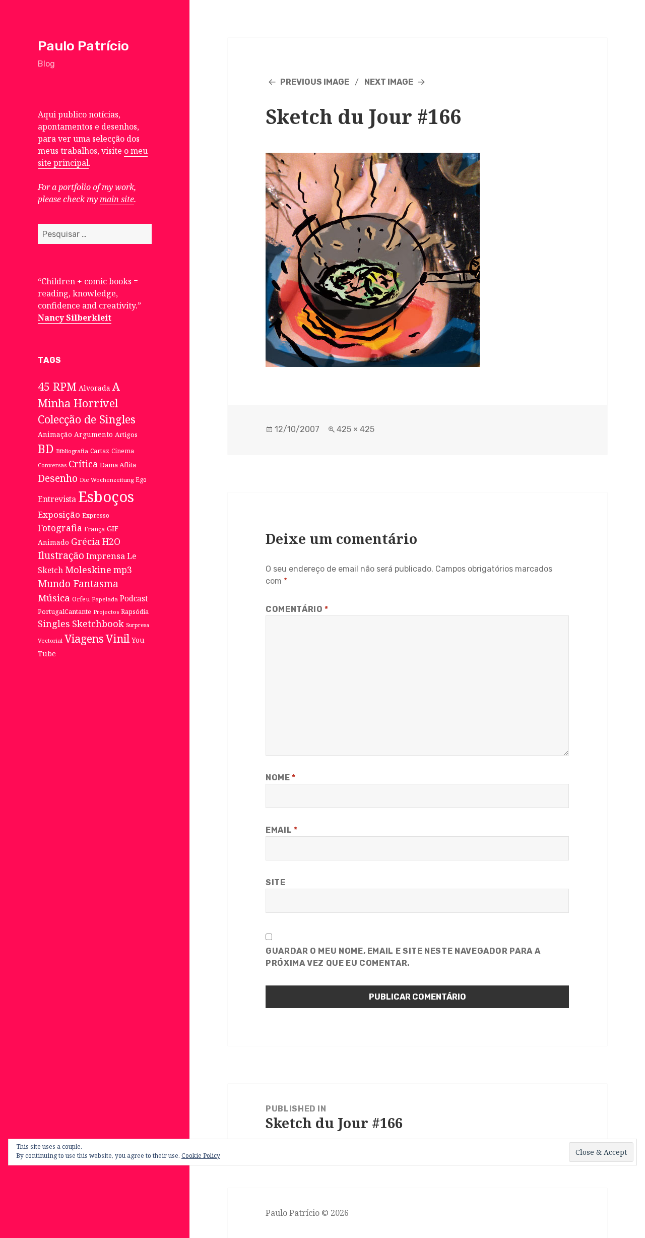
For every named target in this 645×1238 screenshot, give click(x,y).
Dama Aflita (118, 464)
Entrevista (57, 499)
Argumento (93, 434)
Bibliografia (72, 451)
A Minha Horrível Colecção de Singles (87, 402)
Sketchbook (98, 623)
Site (276, 882)
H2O (111, 541)
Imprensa (105, 556)
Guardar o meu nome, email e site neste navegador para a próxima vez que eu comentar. (403, 957)
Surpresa (137, 625)
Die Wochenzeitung (107, 479)
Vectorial (50, 640)
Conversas (52, 465)
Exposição (59, 514)
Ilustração (61, 555)
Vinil (118, 638)
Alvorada (94, 388)
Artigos (126, 434)
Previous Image (314, 82)
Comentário (297, 609)
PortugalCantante (64, 611)
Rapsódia (135, 611)
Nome (281, 777)
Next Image (388, 82)
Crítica (83, 464)
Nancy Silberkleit (74, 317)
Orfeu (81, 599)
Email (281, 830)
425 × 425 (355, 429)
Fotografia (60, 528)
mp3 (122, 570)
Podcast (134, 598)
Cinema (122, 451)
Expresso (95, 515)
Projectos (106, 611)
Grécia (85, 541)
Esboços (106, 496)
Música (54, 597)
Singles (54, 623)
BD (46, 449)
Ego (141, 479)
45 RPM (57, 386)
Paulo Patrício (83, 46)
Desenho (58, 478)
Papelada (105, 599)
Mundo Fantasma (78, 583)
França (94, 529)
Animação (55, 434)
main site (117, 199)
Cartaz (99, 451)
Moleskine (88, 570)
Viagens (84, 639)
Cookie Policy (200, 1155)
